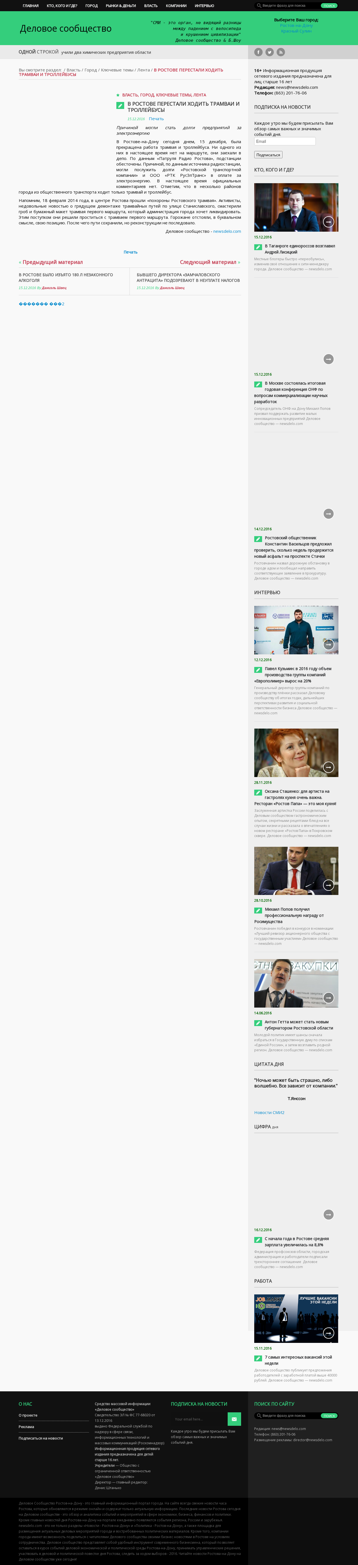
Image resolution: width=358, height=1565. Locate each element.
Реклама (26, 1426)
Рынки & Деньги (121, 5)
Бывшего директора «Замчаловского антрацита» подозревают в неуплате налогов (188, 277)
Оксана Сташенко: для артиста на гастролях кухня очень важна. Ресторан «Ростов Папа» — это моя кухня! (295, 797)
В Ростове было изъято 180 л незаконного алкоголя (66, 277)
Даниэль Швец (54, 288)
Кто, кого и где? (62, 5)
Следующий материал (210, 262)
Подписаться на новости (41, 1438)
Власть (151, 5)
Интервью (204, 5)
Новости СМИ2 (269, 1112)
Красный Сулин (296, 31)
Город (92, 5)
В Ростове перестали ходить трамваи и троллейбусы (184, 106)
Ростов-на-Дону (296, 25)
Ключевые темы (117, 70)
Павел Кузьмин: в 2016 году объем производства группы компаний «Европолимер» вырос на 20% (292, 674)
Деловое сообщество (66, 28)
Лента (143, 70)
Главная (31, 5)
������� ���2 (41, 303)
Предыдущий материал (51, 262)
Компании (176, 5)
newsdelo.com (227, 231)
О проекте (28, 1415)
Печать (156, 118)
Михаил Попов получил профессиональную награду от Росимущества (289, 915)
